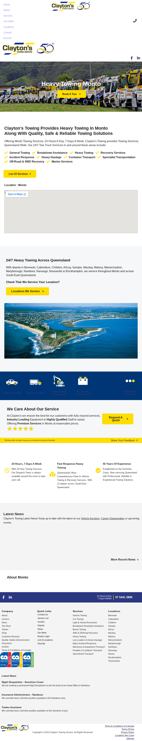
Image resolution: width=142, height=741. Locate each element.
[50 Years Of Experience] (98, 470)
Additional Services (130, 393)
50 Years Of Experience (117, 463)
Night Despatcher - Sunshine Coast (22, 682)
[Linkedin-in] (138, 58)
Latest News (13, 514)
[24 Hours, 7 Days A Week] (7, 470)
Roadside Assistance (83, 393)
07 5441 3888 (123, 597)
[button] (7, 10)
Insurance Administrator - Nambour (22, 694)
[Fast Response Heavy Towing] (52, 474)
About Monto (17, 577)
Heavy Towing (35, 392)
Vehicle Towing (12, 392)
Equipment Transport (59, 393)
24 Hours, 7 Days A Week (27, 463)
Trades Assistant (11, 707)
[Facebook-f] (131, 58)
